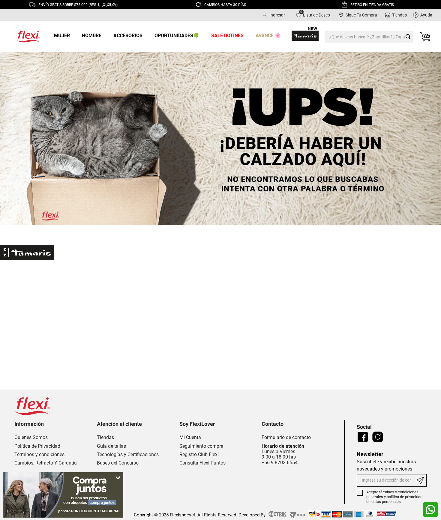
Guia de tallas (111, 446)
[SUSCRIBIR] (421, 480)
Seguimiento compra (201, 446)
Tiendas (105, 437)
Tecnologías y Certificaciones (128, 454)
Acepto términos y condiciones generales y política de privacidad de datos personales (394, 497)
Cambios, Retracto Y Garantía (45, 463)
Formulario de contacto (286, 437)
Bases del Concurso (118, 463)
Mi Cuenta (190, 437)
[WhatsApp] (430, 509)
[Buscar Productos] (409, 37)
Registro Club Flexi (199, 454)
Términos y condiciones (39, 454)
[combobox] (369, 37)
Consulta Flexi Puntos (202, 463)
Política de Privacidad (37, 446)
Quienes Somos (31, 437)
